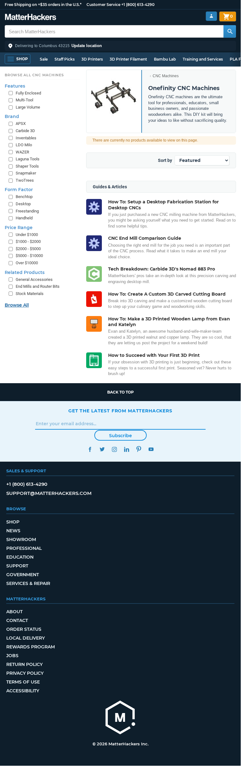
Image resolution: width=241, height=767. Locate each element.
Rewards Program (30, 647)
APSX (21, 123)
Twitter (102, 449)
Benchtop (24, 196)
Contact (17, 620)
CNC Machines (166, 76)
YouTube (150, 449)
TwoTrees (25, 180)
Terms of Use (23, 682)
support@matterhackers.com (49, 493)
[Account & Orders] (211, 16)
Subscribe (120, 435)
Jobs (12, 655)
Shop (12, 522)
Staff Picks (65, 59)
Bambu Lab (165, 59)
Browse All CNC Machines (34, 75)
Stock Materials (30, 293)
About (14, 611)
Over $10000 (27, 262)
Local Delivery (25, 638)
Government (22, 574)
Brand (12, 116)
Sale (44, 59)
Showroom (21, 539)
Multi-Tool (24, 100)
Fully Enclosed (28, 93)
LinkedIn (126, 449)
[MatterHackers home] (30, 17)
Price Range (19, 227)
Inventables (26, 138)
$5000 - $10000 (29, 255)
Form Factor (19, 189)
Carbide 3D (25, 130)
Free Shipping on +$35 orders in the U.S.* (43, 4)
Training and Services (203, 59)
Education (20, 557)
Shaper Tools (27, 166)
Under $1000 (27, 234)
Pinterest (138, 449)
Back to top (120, 392)
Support (17, 566)
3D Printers (92, 59)
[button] (120, 46)
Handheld (24, 218)
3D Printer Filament (128, 59)
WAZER (22, 152)
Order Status (23, 629)
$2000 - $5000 (28, 248)
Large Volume (28, 107)
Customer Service (103, 4)
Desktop (23, 203)
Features (15, 86)
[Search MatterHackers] (229, 31)
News (13, 531)
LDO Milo (24, 144)
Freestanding (27, 211)
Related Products (25, 272)
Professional (24, 548)
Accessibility (22, 691)
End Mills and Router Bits (38, 286)
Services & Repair (28, 583)
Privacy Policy (25, 673)
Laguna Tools (27, 159)
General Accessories (34, 279)
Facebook (89, 449)
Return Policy (24, 664)
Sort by (165, 160)
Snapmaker (26, 173)
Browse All (17, 305)
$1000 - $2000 (28, 241)
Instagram (114, 449)
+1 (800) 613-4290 (138, 4)
